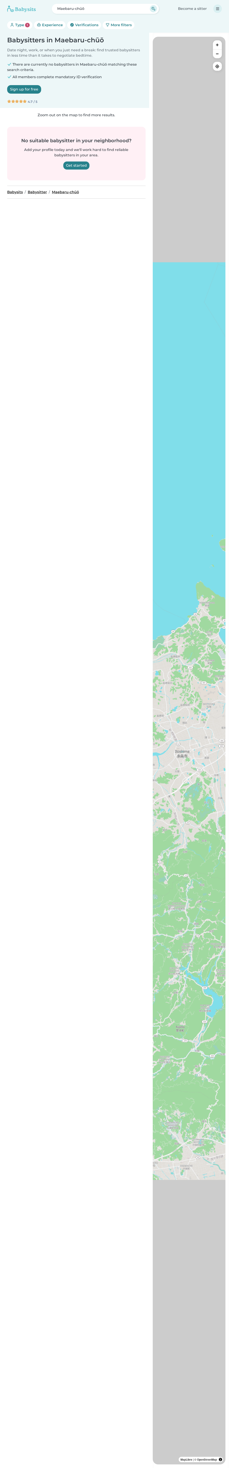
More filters (121, 25)
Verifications (86, 25)
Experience (52, 25)
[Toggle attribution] (220, 1459)
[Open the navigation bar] (217, 8)
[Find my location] (217, 66)
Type (21, 25)
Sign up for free (24, 89)
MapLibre (186, 1459)
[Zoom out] (217, 53)
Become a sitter (192, 8)
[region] (189, 750)
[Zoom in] (217, 44)
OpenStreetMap (207, 1459)
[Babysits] (21, 9)
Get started (76, 165)
